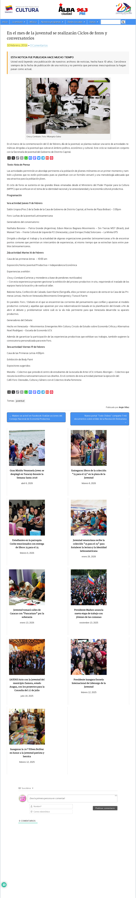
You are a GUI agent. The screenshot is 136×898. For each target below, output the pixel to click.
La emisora (17, 22)
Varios (93, 22)
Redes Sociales (75, 22)
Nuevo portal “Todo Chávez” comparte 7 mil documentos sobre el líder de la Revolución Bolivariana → (100, 418)
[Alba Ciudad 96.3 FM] (68, 9)
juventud (20, 400)
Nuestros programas (51, 22)
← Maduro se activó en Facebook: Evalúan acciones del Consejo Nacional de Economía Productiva (35, 417)
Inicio (5, 22)
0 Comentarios (39, 45)
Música (33, 22)
